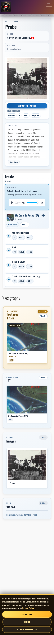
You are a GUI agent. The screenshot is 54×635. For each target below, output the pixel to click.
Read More (14, 162)
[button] (6, 344)
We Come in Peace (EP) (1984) (31, 215)
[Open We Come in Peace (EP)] (10, 217)
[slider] (16, 202)
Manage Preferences (27, 629)
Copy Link (35, 115)
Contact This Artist (27, 106)
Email (26, 115)
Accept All (27, 614)
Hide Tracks (12, 224)
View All (25, 224)
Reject (27, 622)
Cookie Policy (28, 607)
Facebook (11, 115)
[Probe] (27, 465)
